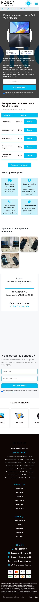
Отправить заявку (19, 88)
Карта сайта (33, 597)
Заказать (30, 121)
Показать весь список (19, 165)
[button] (3, 420)
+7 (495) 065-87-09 (19, 306)
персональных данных (19, 93)
